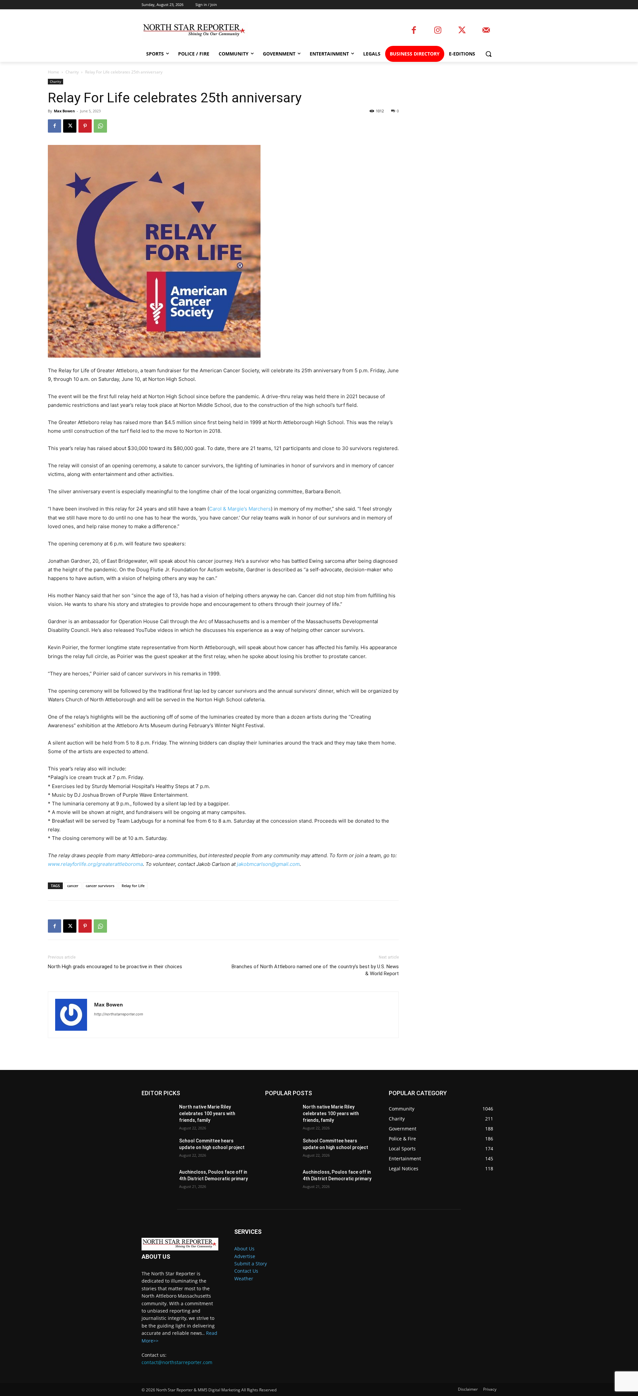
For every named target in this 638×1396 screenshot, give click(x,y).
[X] (69, 126)
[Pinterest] (85, 126)
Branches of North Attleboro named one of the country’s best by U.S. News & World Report (315, 970)
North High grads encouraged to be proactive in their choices (115, 967)
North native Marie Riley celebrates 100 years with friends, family (207, 1113)
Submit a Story (250, 1263)
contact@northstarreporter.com (177, 1362)
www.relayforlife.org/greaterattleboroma (95, 864)
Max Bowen (64, 110)
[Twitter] (462, 30)
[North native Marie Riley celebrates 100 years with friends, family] (158, 1115)
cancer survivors (100, 885)
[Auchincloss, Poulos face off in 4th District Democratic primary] (158, 1180)
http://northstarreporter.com (118, 1014)
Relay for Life (133, 885)
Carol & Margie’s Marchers (240, 509)
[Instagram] (437, 30)
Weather (243, 1278)
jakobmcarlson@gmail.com (268, 864)
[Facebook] (413, 30)
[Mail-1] (486, 30)
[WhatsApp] (100, 126)
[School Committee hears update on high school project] (158, 1149)
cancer (72, 885)
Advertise (244, 1256)
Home (53, 72)
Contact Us (246, 1271)
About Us (244, 1248)
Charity (72, 72)
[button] (488, 54)
